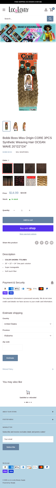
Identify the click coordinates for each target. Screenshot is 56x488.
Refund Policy (8, 369)
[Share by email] (51, 243)
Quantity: (6, 210)
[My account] (46, 9)
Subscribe (11, 447)
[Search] (50, 19)
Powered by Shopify (9, 483)
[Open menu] (4, 10)
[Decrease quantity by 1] (14, 210)
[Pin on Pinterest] (41, 243)
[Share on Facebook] (37, 243)
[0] (51, 9)
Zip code (6, 342)
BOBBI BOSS (7, 152)
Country (6, 318)
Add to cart (28, 220)
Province (6, 330)
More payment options (28, 234)
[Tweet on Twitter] (46, 243)
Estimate (10, 358)
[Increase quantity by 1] (29, 210)
